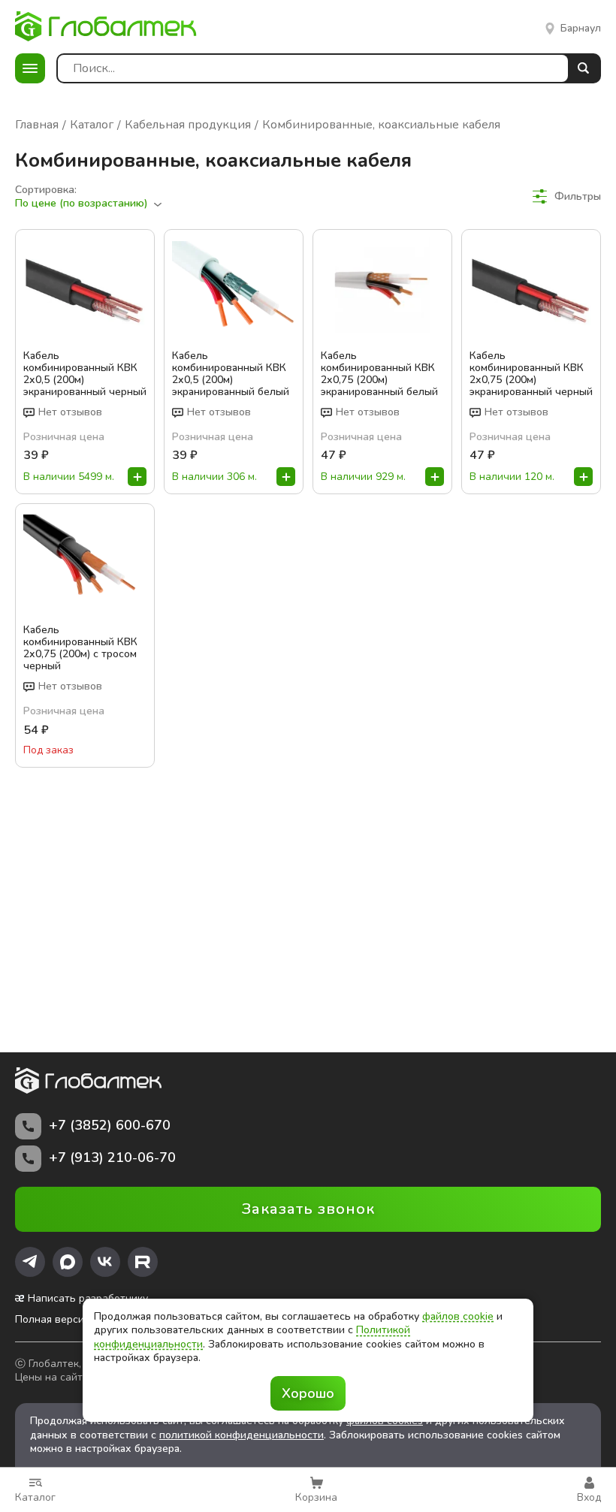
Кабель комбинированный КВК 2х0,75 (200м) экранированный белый (379, 374)
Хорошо (308, 1393)
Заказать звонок (308, 1209)
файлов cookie (458, 1316)
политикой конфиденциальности (241, 1435)
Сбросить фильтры (553, 223)
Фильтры (577, 196)
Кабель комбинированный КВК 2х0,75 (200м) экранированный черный (531, 374)
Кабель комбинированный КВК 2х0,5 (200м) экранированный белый (230, 374)
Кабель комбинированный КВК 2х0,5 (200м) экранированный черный (84, 374)
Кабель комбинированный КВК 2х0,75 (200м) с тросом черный (80, 648)
